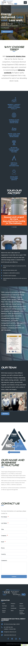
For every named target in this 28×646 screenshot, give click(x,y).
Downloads (13, 608)
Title (2, 529)
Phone (3, 548)
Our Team (4, 606)
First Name (4, 517)
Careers (21, 604)
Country (3, 554)
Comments (4, 560)
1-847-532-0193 (9, 627)
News (12, 611)
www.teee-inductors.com (10, 635)
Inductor (21, 606)
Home (3, 604)
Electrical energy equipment (22, 612)
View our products (7, 31)
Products (13, 604)
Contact (14, 577)
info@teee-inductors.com (10, 632)
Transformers (22, 608)
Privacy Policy (4, 611)
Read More (5, 413)
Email (2, 542)
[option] (14, 22)
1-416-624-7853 (12, 629)
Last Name (4, 523)
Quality (12, 606)
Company (4, 536)
